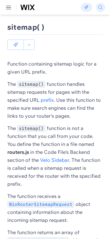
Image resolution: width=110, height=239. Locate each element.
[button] (16, 45)
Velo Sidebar (54, 160)
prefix (47, 100)
